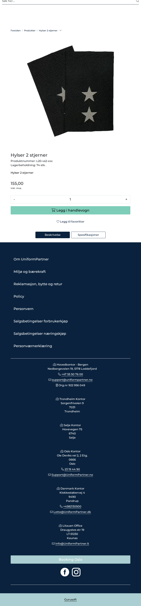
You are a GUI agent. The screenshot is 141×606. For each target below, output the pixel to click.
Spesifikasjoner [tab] (88, 234)
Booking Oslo (70, 559)
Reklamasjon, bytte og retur (38, 284)
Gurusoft (70, 599)
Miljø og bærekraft (30, 272)
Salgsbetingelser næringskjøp (40, 333)
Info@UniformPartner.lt (72, 543)
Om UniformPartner (31, 259)
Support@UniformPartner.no (72, 474)
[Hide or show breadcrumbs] (60, 30)
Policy (19, 296)
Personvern (24, 309)
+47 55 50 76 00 (72, 374)
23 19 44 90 (72, 469)
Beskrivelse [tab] (53, 234)
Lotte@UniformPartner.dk (72, 512)
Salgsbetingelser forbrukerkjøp (41, 321)
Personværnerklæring (33, 346)
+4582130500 (72, 506)
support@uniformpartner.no (72, 379)
